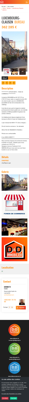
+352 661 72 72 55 (10, 301)
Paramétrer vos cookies (15, 393)
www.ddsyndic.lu (14, 357)
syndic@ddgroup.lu (9, 295)
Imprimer (22, 307)
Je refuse (5, 398)
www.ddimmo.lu (14, 338)
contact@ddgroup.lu (14, 340)
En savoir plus (5, 393)
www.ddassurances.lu (14, 376)
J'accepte (13, 398)
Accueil (3, 6)
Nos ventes (11, 6)
